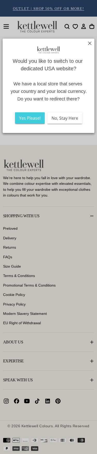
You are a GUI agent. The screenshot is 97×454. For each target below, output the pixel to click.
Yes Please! (30, 118)
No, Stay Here (64, 118)
